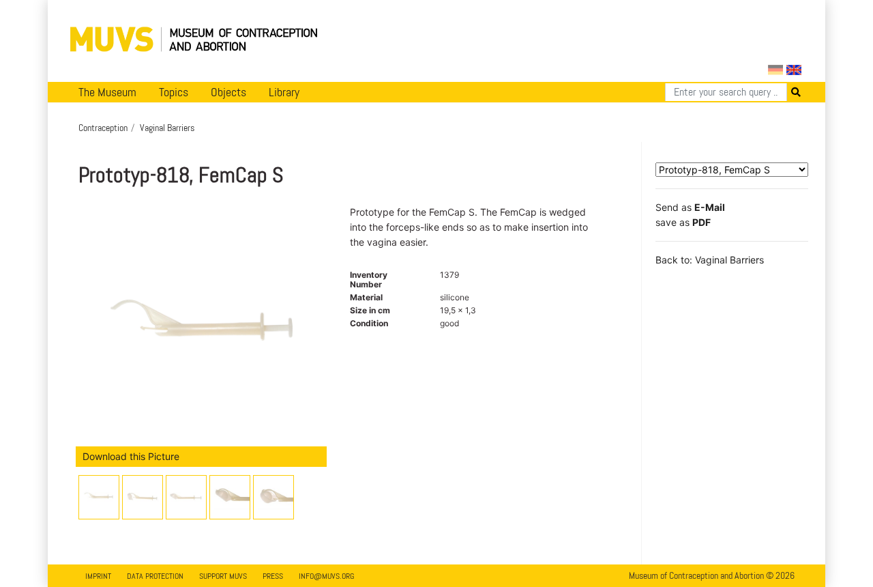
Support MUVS (223, 576)
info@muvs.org (326, 576)
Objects (228, 92)
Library (284, 92)
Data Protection (155, 576)
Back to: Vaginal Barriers (709, 260)
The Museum (107, 92)
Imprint (98, 576)
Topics (173, 92)
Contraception (103, 127)
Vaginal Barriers (167, 127)
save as (683, 222)
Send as (690, 207)
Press (273, 576)
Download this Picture (131, 456)
